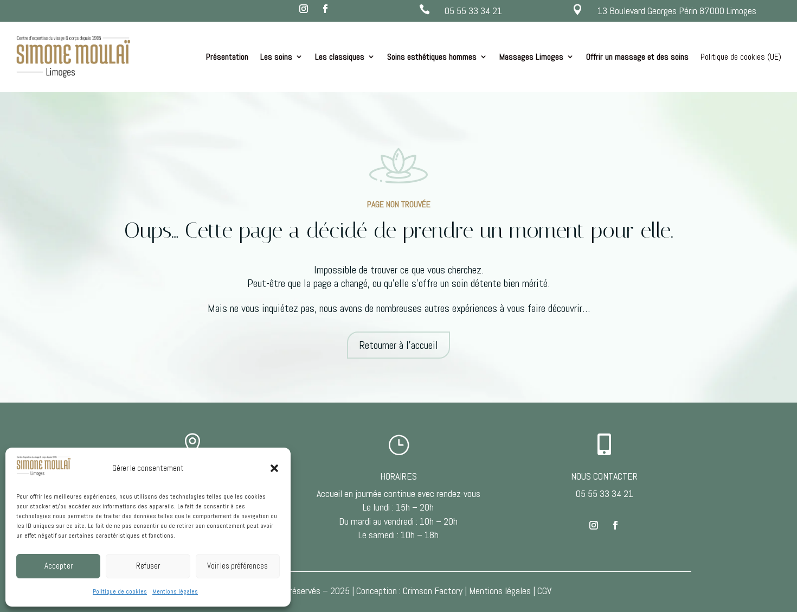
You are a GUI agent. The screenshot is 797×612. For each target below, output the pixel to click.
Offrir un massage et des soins (637, 56)
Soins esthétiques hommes (432, 56)
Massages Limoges (531, 56)
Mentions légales (175, 591)
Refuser (148, 565)
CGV (544, 590)
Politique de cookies (120, 591)
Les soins (276, 56)
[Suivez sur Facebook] (325, 8)
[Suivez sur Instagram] (303, 8)
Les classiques (339, 56)
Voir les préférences (237, 565)
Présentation (227, 56)
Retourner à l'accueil (398, 345)
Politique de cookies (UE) (740, 56)
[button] (274, 468)
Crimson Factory (432, 590)
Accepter (58, 565)
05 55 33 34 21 (473, 10)
